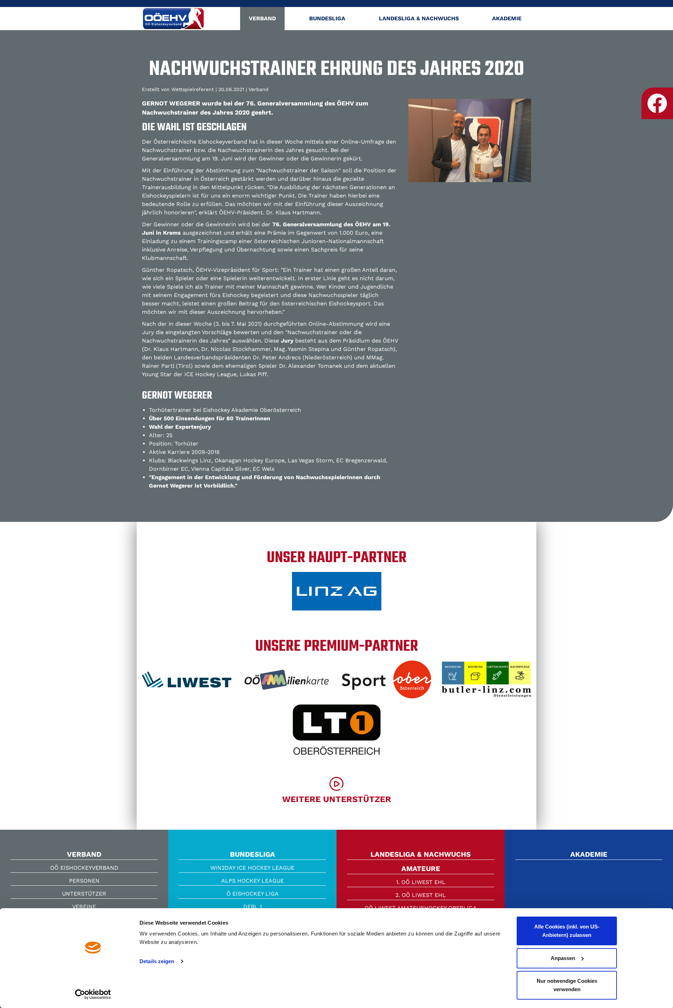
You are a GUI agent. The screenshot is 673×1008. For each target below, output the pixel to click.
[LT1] (337, 732)
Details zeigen (157, 961)
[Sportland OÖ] (386, 682)
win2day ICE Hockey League (252, 867)
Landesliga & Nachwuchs (419, 18)
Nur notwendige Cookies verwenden (567, 985)
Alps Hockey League (252, 880)
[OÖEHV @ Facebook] (657, 103)
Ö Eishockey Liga (252, 893)
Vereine (84, 906)
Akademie (507, 18)
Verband (262, 18)
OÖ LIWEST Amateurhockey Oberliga (421, 908)
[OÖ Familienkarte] (286, 682)
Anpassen (563, 958)
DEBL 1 (252, 906)
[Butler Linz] (486, 682)
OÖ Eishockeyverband (84, 867)
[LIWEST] (187, 682)
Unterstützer (84, 893)
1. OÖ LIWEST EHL (421, 882)
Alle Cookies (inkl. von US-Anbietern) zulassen (566, 931)
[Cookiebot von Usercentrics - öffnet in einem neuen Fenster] (93, 994)
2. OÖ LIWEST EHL (420, 895)
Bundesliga (327, 18)
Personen (84, 880)
